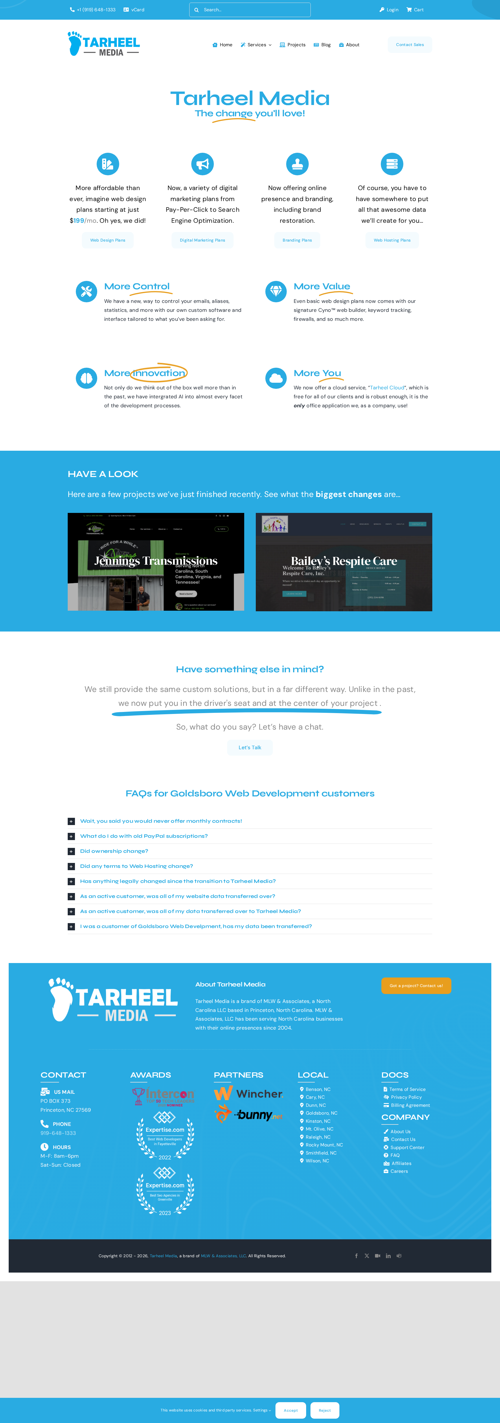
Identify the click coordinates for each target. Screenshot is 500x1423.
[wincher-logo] (248, 1088)
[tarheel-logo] (104, 33)
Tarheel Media (163, 1255)
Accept (291, 1410)
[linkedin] (388, 1255)
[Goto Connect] (377, 1255)
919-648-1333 (58, 1133)
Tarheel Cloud (387, 387)
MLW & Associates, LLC (223, 1255)
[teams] (399, 1255)
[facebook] (356, 1255)
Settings (261, 1410)
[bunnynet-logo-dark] (248, 1105)
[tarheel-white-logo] (114, 980)
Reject (325, 1410)
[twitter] (367, 1255)
